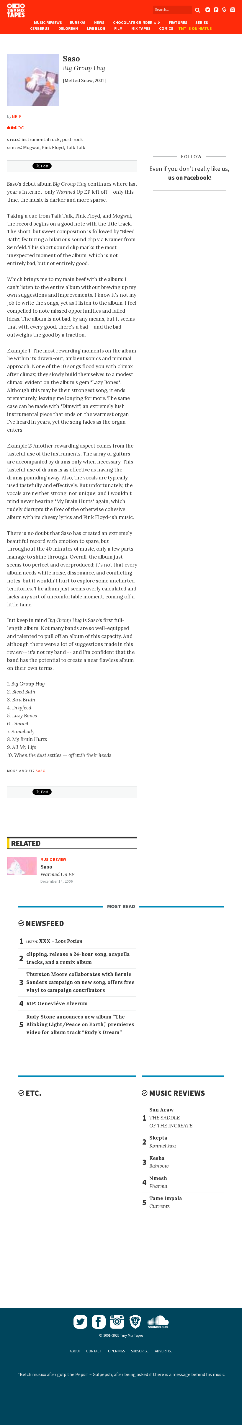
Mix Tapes (141, 28)
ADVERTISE (164, 1351)
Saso (41, 770)
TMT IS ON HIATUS (195, 28)
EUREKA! (77, 22)
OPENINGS (116, 1351)
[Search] (197, 10)
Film (118, 28)
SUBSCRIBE (140, 1351)
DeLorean (68, 28)
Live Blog (96, 28)
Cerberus (40, 28)
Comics (166, 28)
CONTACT (94, 1351)
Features (178, 22)
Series (201, 22)
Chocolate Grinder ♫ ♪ (136, 22)
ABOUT (75, 1351)
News (99, 22)
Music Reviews (48, 22)
